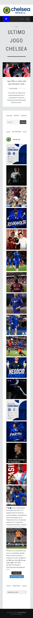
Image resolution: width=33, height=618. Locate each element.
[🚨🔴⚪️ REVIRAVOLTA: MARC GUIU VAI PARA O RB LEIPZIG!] (16, 218)
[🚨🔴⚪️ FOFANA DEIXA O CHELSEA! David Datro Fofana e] (16, 282)
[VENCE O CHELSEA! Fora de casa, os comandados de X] (16, 559)
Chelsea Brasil (22, 612)
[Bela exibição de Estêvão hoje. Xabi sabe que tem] (16, 261)
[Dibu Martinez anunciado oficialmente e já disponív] (16, 175)
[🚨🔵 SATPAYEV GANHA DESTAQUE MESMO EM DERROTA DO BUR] (16, 197)
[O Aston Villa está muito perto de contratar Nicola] (16, 495)
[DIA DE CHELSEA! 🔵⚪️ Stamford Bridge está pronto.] (16, 410)
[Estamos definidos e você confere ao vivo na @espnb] (16, 389)
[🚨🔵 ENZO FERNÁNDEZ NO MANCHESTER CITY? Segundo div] (16, 517)
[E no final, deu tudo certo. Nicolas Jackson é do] (16, 239)
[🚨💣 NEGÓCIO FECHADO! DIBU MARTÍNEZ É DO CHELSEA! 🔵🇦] (16, 367)
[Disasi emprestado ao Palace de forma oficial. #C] (16, 474)
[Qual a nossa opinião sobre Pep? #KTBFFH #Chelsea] (16, 303)
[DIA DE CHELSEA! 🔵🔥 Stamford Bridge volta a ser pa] (16, 154)
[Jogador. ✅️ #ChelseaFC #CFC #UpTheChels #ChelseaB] (16, 325)
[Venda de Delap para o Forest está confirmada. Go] (16, 453)
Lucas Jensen (13, 88)
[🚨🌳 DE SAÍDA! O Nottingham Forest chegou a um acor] (16, 538)
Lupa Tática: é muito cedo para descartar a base (16, 82)
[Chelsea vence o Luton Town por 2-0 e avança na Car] (16, 346)
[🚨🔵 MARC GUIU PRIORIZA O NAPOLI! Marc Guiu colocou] (16, 431)
